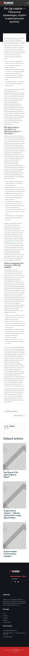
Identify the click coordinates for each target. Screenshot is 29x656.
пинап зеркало (14, 242)
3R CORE (16, 650)
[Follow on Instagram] (15, 582)
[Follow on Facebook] (12, 582)
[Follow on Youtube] (18, 582)
